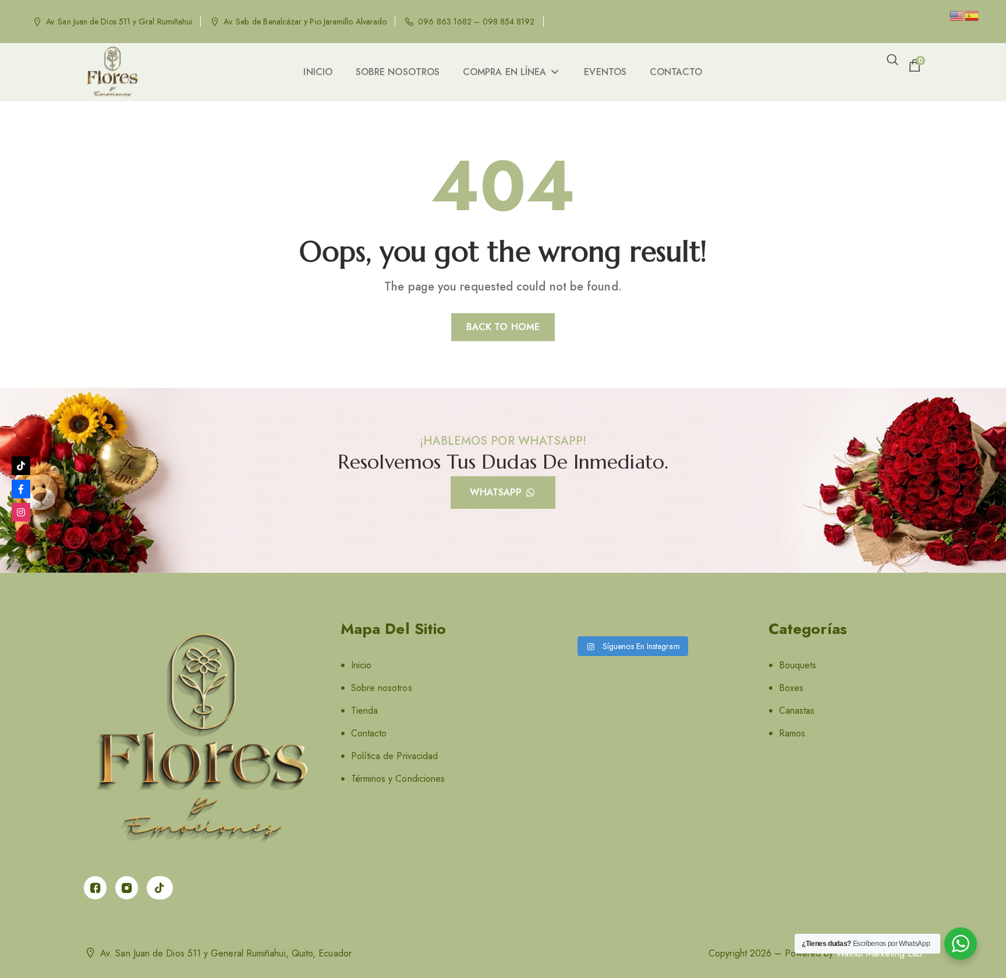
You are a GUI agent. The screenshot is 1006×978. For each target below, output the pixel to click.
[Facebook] (21, 489)
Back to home (503, 327)
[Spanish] (972, 15)
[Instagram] (21, 512)
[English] (957, 15)
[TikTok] (21, 465)
